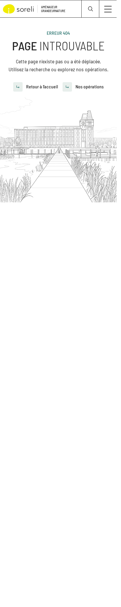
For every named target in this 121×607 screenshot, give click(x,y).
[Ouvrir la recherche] (90, 8)
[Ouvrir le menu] (108, 9)
